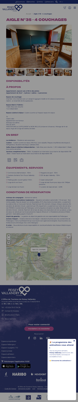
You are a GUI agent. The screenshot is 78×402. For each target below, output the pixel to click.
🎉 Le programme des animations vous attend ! (61, 345)
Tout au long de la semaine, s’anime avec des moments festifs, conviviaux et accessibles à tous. (61, 355)
